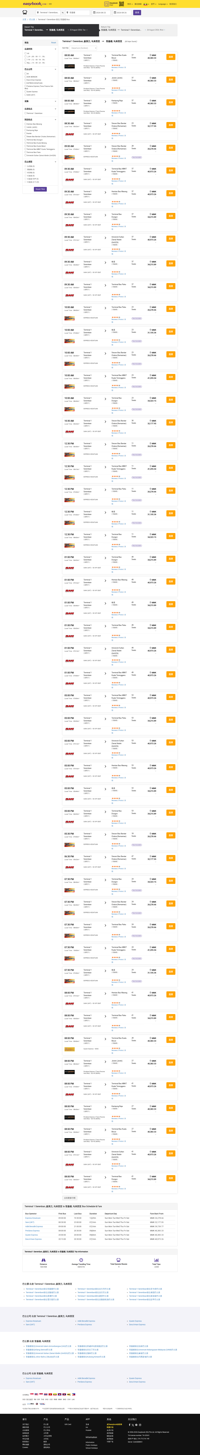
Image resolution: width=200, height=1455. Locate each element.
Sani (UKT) (29, 1222)
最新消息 (25, 1427)
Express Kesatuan (33, 1218)
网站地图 (25, 1444)
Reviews (114, 67)
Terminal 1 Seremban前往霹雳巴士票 (93, 1296)
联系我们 (173, 4)
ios (87, 1427)
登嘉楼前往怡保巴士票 (138, 1346)
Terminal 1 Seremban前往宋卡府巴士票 (145, 1289)
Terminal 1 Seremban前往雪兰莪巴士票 (42, 1299)
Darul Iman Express (33, 1239)
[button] (146, 4)
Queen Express (31, 1235)
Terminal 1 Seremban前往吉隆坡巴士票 (42, 1292)
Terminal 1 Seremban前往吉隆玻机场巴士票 (96, 1299)
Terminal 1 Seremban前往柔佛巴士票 (41, 1296)
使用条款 (110, 1439)
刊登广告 (110, 1442)
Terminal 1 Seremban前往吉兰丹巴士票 (94, 1289)
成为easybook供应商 (114, 1424)
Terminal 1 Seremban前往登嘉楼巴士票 (42, 1289)
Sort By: (65, 48)
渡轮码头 (47, 1447)
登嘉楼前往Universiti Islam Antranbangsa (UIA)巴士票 (48, 1346)
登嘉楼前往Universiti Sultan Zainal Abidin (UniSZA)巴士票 (50, 1353)
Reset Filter (40, 189)
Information (90, 1442)
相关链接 (110, 1433)
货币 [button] (153, 4)
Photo (121, 67)
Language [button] (162, 4)
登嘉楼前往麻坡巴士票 (138, 1353)
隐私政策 (110, 1436)
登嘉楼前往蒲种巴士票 (87, 1353)
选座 (171, 57)
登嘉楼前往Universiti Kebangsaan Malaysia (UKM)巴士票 (153, 1350)
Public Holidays (91, 1445)
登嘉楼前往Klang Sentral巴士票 (39, 1350)
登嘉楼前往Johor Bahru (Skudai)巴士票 (42, 1357)
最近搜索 (138, 4)
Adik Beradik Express (34, 1226)
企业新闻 (25, 1430)
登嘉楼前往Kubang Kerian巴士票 (91, 1357)
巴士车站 (47, 1430)
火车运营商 (48, 1436)
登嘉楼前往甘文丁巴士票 (88, 1350)
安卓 (87, 1424)
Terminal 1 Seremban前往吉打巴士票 (93, 1292)
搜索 (137, 12)
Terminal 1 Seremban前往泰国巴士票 (144, 1292)
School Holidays (92, 1448)
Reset (53, 42)
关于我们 (25, 1424)
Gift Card (68, 1424)
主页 (24, 19)
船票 (45, 1442)
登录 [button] (129, 4)
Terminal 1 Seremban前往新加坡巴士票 (145, 1296)
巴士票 (32, 19)
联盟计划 (110, 1427)
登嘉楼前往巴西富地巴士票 (140, 1357)
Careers (25, 1447)
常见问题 (25, 1439)
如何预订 (25, 1436)
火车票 (46, 1433)
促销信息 (25, 1433)
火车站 (46, 1439)
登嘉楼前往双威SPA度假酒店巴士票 (93, 1346)
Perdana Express (32, 1231)
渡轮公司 (47, 1444)
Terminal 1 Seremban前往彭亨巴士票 (144, 1299)
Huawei (88, 1430)
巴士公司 (47, 1427)
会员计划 (110, 1430)
